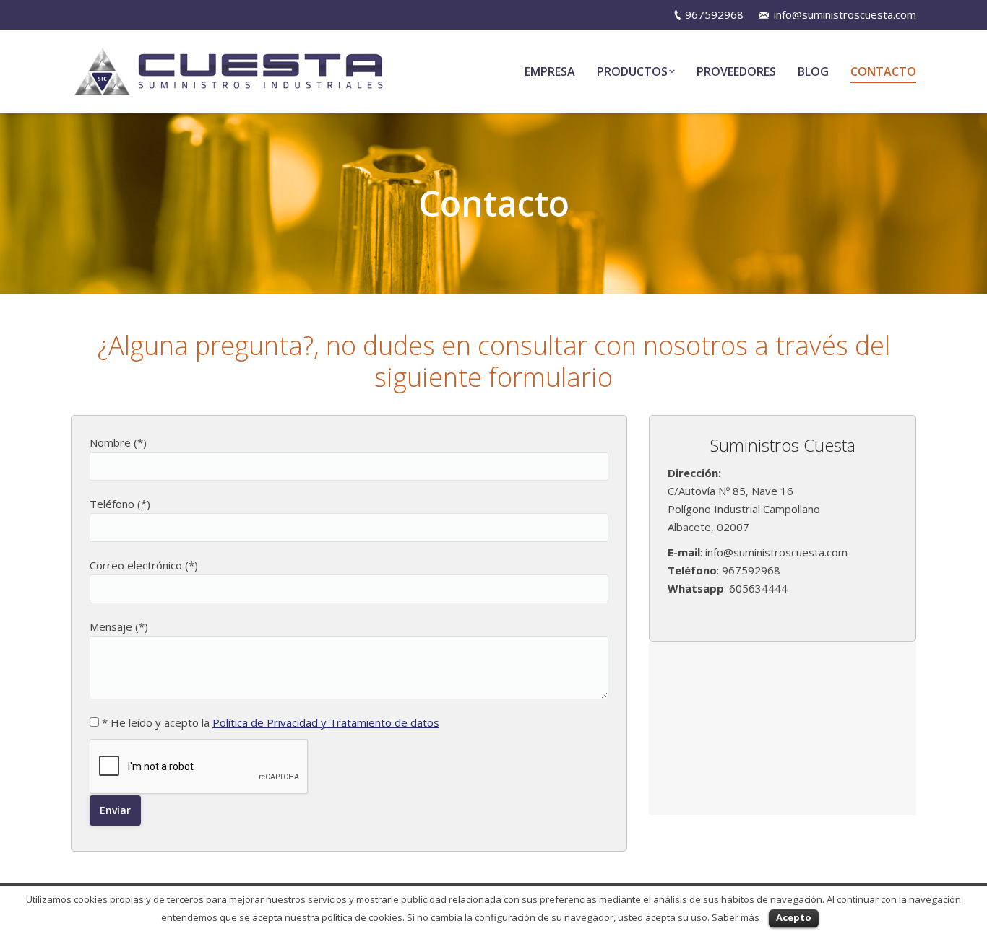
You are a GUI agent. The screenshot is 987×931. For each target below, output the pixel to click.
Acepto (793, 917)
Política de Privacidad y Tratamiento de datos (325, 722)
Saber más (735, 917)
